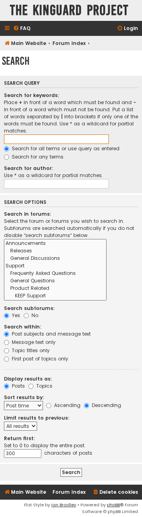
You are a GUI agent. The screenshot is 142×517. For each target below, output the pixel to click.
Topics (43, 386)
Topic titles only (30, 350)
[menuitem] (21, 28)
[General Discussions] (55, 258)
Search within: (22, 326)
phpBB (113, 505)
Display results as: (28, 378)
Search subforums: (29, 308)
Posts (17, 386)
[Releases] (55, 251)
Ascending (66, 405)
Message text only (33, 342)
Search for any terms (37, 156)
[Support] (55, 266)
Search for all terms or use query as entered (65, 148)
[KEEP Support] (55, 296)
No (34, 315)
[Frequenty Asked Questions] (55, 273)
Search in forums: (27, 214)
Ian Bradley (63, 505)
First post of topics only (39, 358)
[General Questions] (55, 281)
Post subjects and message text (50, 333)
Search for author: (28, 168)
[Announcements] (55, 243)
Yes (15, 315)
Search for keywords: (31, 95)
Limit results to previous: (36, 417)
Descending (105, 405)
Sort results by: (24, 397)
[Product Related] (55, 288)
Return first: (19, 438)
